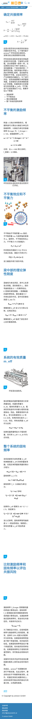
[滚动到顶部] (27, 714)
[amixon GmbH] (6, 3)
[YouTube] (14, 3)
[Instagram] (11, 3)
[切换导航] (28, 3)
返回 (5, 691)
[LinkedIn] (18, 3)
